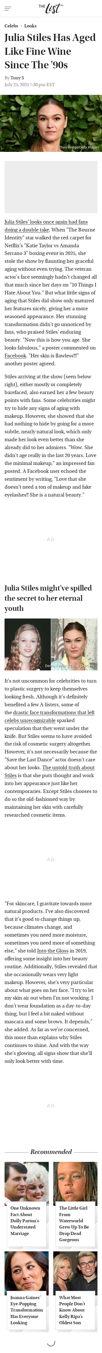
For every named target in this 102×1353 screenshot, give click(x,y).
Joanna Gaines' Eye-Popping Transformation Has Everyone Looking (26, 1310)
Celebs (11, 26)
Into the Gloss (53, 951)
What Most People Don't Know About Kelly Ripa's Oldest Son (72, 1310)
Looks (30, 26)
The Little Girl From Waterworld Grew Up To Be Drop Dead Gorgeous (74, 1223)
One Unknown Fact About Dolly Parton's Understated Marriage (25, 1220)
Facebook (15, 356)
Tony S (17, 77)
